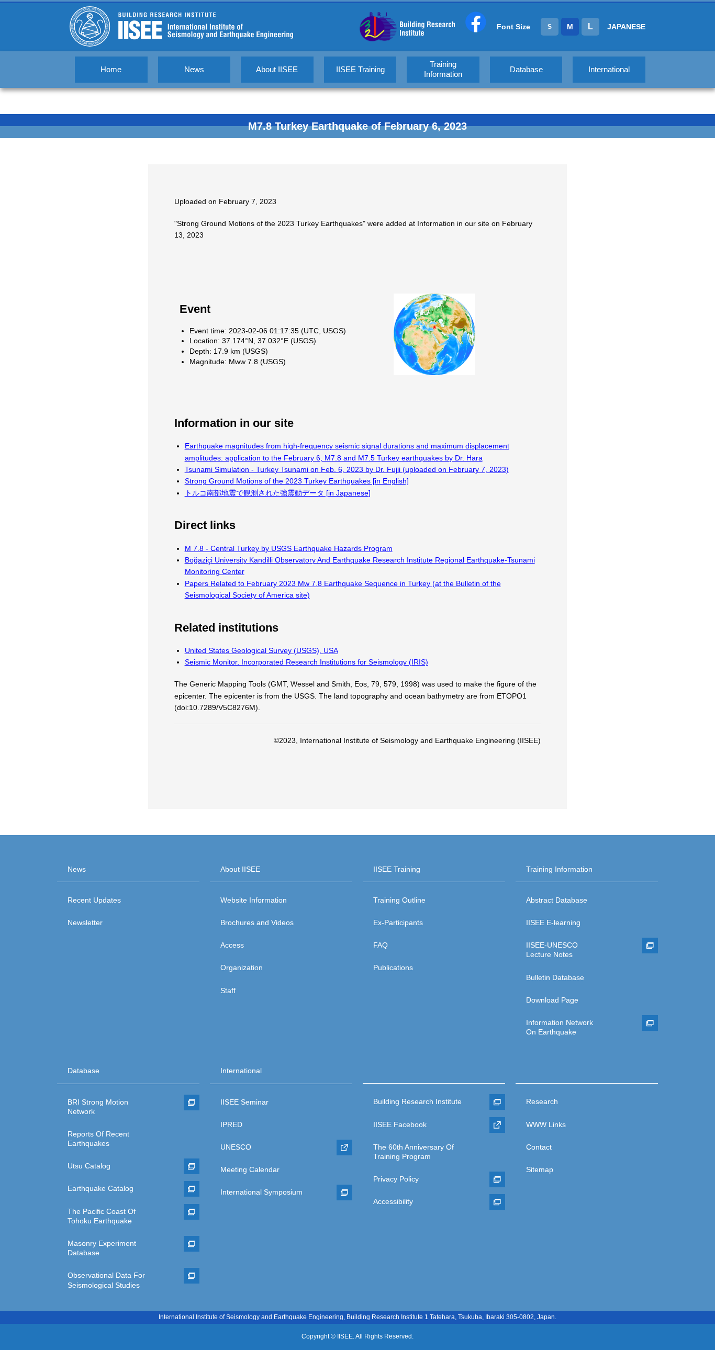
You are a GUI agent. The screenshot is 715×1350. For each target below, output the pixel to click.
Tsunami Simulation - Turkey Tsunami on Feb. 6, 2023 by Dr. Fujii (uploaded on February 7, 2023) (347, 469)
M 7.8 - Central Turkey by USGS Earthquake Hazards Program (289, 548)
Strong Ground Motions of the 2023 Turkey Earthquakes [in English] (297, 481)
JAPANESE (626, 26)
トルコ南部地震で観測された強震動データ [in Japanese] (278, 493)
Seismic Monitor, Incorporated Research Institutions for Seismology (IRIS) (306, 662)
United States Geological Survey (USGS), (261, 650)
